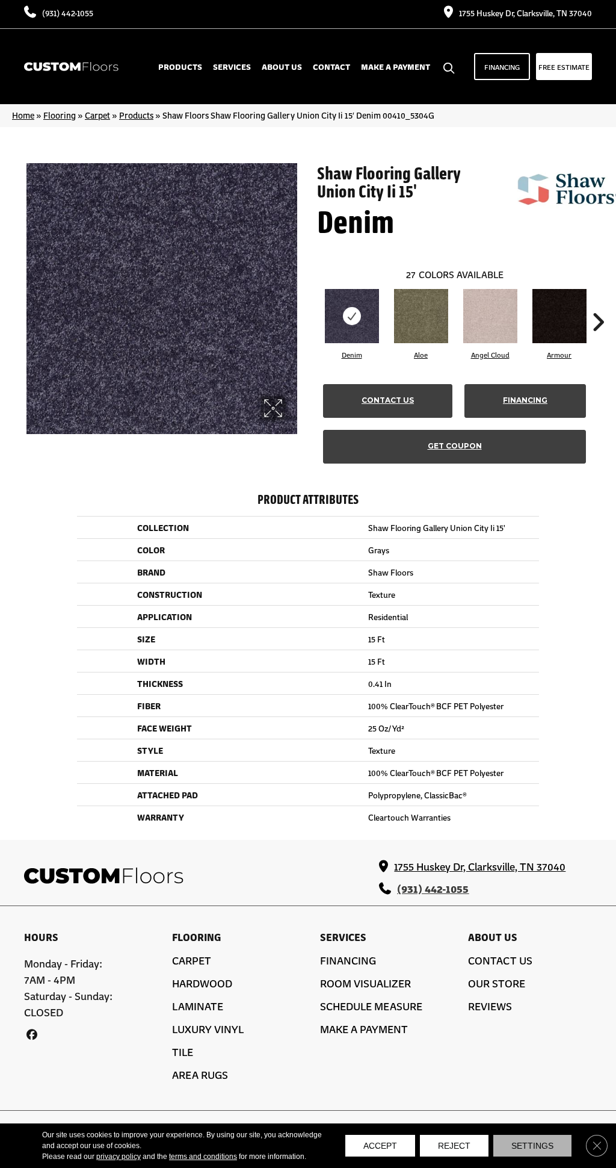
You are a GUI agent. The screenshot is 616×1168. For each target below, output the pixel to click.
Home (23, 115)
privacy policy (118, 1156)
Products (136, 115)
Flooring (59, 115)
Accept (380, 1146)
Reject (454, 1146)
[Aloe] (421, 316)
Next (598, 304)
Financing (525, 400)
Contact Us (388, 400)
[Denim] (352, 316)
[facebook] (31, 1034)
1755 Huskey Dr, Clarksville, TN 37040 (525, 13)
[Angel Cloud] (490, 316)
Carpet (97, 115)
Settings (532, 1146)
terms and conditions (203, 1156)
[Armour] (559, 316)
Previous (311, 304)
